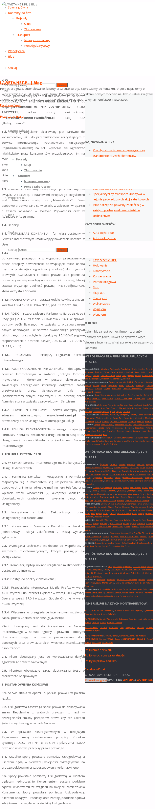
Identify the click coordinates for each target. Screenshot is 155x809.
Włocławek (117, 566)
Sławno (88, 385)
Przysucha (89, 471)
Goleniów (116, 388)
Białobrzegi (109, 480)
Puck (151, 405)
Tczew (110, 405)
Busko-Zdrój (106, 444)
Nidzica (106, 536)
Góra (124, 375)
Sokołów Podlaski (121, 467)
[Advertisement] (119, 105)
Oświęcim (100, 418)
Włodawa (108, 520)
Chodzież (98, 516)
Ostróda (137, 533)
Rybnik (95, 490)
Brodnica (88, 576)
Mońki (105, 582)
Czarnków (89, 516)
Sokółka (150, 579)
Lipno (105, 573)
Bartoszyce (131, 539)
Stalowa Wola (104, 596)
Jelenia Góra (147, 375)
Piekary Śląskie (146, 494)
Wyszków (131, 464)
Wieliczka (104, 414)
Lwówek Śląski (133, 372)
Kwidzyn (137, 408)
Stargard (149, 382)
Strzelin (149, 369)
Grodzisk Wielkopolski (127, 513)
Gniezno (149, 513)
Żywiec (150, 497)
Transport (100, 298)
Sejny (98, 582)
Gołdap (88, 539)
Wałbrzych (114, 369)
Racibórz (112, 494)
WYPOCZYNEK (91, 639)
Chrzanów (132, 421)
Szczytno (124, 533)
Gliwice (96, 487)
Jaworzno (121, 490)
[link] (12, 68)
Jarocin (113, 513)
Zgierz (97, 424)
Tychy (103, 490)
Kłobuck (112, 500)
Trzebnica (125, 369)
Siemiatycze (90, 582)
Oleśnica (114, 372)
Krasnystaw (90, 526)
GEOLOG (141, 639)
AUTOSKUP (90, 610)
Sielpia (102, 639)
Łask (144, 431)
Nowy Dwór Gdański (109, 408)
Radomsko (129, 428)
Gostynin (149, 477)
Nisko (131, 592)
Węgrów (149, 464)
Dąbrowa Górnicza (133, 500)
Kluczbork (131, 543)
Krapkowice (142, 543)
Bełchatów (97, 434)
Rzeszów (134, 596)
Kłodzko (96, 375)
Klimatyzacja (101, 271)
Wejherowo (102, 405)
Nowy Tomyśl (111, 510)
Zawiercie (104, 497)
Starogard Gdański (128, 405)
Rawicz (118, 507)
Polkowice (89, 372)
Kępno (99, 513)
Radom (125, 480)
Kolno (117, 582)
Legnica (88, 375)
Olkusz (109, 418)
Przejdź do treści (12, 116)
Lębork (130, 408)
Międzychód (123, 510)
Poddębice (139, 428)
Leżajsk (101, 592)
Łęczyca (136, 431)
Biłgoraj (135, 526)
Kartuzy (88, 411)
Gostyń (141, 513)
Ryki (144, 520)
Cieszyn (131, 497)
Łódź (105, 434)
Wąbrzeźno (127, 566)
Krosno (88, 592)
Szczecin (97, 392)
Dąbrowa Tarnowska (118, 421)
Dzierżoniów (106, 378)
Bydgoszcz (97, 576)
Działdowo (112, 539)
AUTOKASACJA (91, 619)
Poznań (106, 516)
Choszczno (148, 388)
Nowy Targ (118, 418)
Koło (93, 513)
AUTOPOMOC (91, 627)
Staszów (117, 437)
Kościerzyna (147, 408)
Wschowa (111, 395)
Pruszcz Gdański (92, 408)
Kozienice (108, 477)
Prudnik (105, 546)
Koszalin (130, 385)
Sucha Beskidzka (145, 414)
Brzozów (118, 589)
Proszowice (89, 418)
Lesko (94, 592)
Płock (131, 480)
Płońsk (108, 471)
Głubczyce (106, 543)
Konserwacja (102, 276)
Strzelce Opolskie (116, 546)
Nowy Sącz (128, 418)
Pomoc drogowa (104, 282)
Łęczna (133, 523)
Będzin (136, 494)
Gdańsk (126, 411)
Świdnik (136, 520)
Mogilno (98, 573)
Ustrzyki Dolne (106, 589)
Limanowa (89, 421)
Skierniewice (90, 428)
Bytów (112, 411)
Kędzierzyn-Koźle (118, 543)
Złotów (104, 503)
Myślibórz (112, 385)
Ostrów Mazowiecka (138, 471)
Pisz (131, 533)
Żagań (103, 395)
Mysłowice (148, 490)
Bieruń (106, 500)
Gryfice (107, 388)
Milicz (122, 372)
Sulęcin (131, 395)
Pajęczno (101, 431)
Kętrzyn (143, 536)
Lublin (87, 530)
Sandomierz (90, 441)
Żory (106, 494)
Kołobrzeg (140, 385)
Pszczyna (89, 500)
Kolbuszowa (147, 589)
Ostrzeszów (140, 507)
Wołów (138, 375)
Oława (106, 372)
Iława (151, 536)
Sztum (116, 405)
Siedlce (118, 480)
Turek (139, 503)
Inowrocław (114, 573)
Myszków (141, 497)
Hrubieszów (117, 526)
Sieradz (101, 428)
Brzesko (105, 421)
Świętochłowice (91, 497)
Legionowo (97, 477)
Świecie (150, 566)
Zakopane (124, 414)
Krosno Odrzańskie (123, 398)
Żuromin (113, 464)
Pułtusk (149, 467)
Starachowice (128, 437)
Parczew (103, 523)
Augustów (89, 586)
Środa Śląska (138, 369)
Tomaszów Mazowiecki (143, 424)
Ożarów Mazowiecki (93, 467)
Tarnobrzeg (125, 596)
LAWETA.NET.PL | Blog (21, 82)
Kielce (114, 444)
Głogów (131, 375)
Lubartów (141, 523)
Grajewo (135, 582)
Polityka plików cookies (100, 661)
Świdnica (99, 372)
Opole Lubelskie (115, 523)
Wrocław (104, 369)
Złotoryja (126, 378)
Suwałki (141, 579)
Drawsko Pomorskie (132, 388)
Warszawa (148, 480)
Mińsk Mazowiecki (118, 474)
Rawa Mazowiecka (114, 428)
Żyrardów (104, 464)
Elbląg (104, 539)
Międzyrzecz (107, 398)
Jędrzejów (95, 444)
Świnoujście (120, 382)
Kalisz (105, 513)
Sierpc (142, 467)
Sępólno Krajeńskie (94, 569)
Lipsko (87, 477)
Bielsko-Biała (135, 487)
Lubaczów (110, 592)
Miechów (149, 418)
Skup (96, 287)
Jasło (139, 589)
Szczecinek (140, 382)
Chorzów (111, 490)
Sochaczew (134, 467)
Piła (132, 507)
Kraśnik (149, 523)
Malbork (122, 408)
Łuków (126, 523)
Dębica (125, 589)
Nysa (91, 546)
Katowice (145, 500)
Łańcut (118, 592)
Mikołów (120, 500)
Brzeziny (89, 434)
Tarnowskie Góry (124, 494)
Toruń (143, 566)
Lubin (143, 372)
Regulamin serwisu (98, 650)
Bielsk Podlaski (146, 582)
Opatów (130, 441)
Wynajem (99, 309)
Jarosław (133, 589)
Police (103, 385)
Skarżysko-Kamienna (144, 437)
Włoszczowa (107, 437)
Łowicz (128, 431)
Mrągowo (115, 536)
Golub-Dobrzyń (137, 573)
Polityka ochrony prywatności (105, 655)
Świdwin (130, 382)
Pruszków (89, 484)
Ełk (100, 539)
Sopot (139, 405)
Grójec (117, 477)
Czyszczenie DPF (105, 260)
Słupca (111, 507)
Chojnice (105, 411)
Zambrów (111, 579)
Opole (127, 546)
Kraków (148, 421)
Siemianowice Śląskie (94, 494)
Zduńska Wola (107, 424)
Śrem (145, 503)
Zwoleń (122, 464)
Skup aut (99, 293)
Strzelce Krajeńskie (144, 395)
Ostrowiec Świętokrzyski (115, 441)
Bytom (145, 487)
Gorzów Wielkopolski (132, 610)
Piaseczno (116, 471)
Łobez (121, 385)
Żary (97, 395)
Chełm (127, 526)
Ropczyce (88, 596)
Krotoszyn (140, 510)
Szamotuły (102, 507)
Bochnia (140, 421)
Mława (105, 474)
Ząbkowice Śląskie (93, 378)
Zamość (99, 520)
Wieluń (128, 424)
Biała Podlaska (146, 526)
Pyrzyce (96, 385)
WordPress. (145, 680)
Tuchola (136, 566)
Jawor (118, 375)
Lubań (150, 372)
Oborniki (100, 510)
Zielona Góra (139, 398)
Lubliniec (98, 500)
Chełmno (149, 573)
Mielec (125, 592)
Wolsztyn (121, 503)
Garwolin (89, 480)
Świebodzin (122, 395)
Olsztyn (140, 539)
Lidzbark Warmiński (129, 536)
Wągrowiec (131, 503)
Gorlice (98, 421)
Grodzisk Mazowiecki (132, 477)
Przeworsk (148, 592)
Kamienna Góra (108, 375)
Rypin (107, 569)
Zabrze (126, 487)
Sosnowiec (117, 487)
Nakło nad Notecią (131, 569)
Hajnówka (125, 582)
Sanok (95, 596)
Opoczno (120, 431)
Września (112, 503)
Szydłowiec (107, 467)
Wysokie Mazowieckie (127, 579)
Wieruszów (119, 424)
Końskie (138, 441)
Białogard (89, 392)
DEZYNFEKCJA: (129, 639)
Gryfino (98, 388)
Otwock (125, 471)
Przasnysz (99, 471)
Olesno (98, 546)
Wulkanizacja (101, 303)
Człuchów (97, 411)
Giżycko (94, 539)
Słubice (88, 398)
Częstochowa (106, 487)
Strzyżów (115, 596)
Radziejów (115, 569)
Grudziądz (124, 573)
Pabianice (111, 431)
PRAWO (110, 639)
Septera (128, 680)
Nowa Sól (96, 398)
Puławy (96, 523)
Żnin (110, 566)
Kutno (150, 431)
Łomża (111, 582)
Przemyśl (139, 592)
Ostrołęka (139, 480)
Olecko (145, 533)
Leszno (132, 510)
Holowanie (100, 265)
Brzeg (97, 543)
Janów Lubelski (104, 526)
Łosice (150, 474)
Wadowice (114, 414)
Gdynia (119, 411)
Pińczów (99, 441)
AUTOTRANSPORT (93, 635)
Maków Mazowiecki (137, 474)
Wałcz (111, 382)
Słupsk (145, 405)
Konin (87, 513)
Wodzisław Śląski (118, 497)
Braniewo (122, 539)
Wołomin (141, 464)
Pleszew (125, 507)
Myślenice (139, 418)
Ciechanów (98, 480)
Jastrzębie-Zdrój (135, 490)
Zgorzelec (117, 378)
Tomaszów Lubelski (123, 520)
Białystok (101, 579)
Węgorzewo (115, 533)
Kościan (149, 510)
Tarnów (133, 414)
